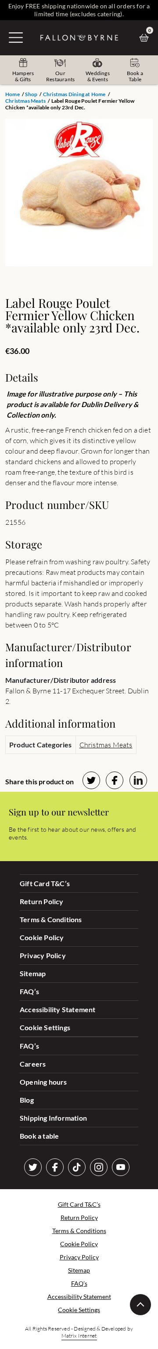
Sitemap (33, 973)
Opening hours (43, 1082)
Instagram (99, 1167)
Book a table (39, 1136)
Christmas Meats (25, 100)
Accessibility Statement (58, 1009)
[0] (146, 37)
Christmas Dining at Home (74, 94)
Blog (27, 1100)
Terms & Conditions (51, 919)
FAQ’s (29, 991)
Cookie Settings (45, 1027)
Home (12, 94)
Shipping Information (53, 1118)
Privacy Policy (43, 955)
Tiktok (77, 1167)
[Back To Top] (140, 1305)
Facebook (55, 1167)
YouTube (120, 1167)
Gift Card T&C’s (45, 883)
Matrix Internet (79, 1335)
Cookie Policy (42, 937)
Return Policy (42, 901)
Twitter (33, 1167)
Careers (33, 1064)
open (16, 37)
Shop (31, 94)
